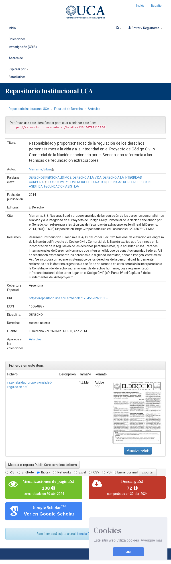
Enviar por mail (127, 472)
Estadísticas (17, 77)
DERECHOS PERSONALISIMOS (50, 177)
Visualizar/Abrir (138, 451)
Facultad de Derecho (68, 109)
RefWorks (64, 472)
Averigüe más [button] (152, 540)
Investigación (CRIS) (23, 47)
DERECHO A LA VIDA (87, 177)
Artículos (94, 109)
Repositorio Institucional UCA (29, 109)
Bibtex (45, 472)
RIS (12, 472)
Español (156, 5)
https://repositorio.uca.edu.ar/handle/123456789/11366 (68, 298)
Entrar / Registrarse (145, 28)
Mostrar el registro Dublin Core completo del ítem (42, 465)
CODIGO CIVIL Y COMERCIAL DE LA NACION (76, 182)
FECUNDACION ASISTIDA (61, 186)
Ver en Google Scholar (49, 513)
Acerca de (16, 58)
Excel (82, 472)
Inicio (12, 28)
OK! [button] (128, 552)
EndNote (28, 472)
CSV (96, 472)
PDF (109, 472)
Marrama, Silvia (40, 169)
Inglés (140, 5)
